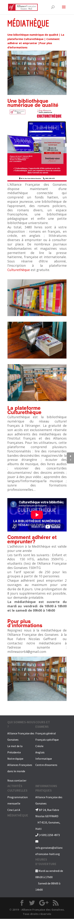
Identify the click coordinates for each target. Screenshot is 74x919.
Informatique (43, 758)
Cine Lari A (13, 810)
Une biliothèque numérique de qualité (32, 34)
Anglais (40, 752)
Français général (45, 733)
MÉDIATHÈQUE (17, 815)
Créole (39, 746)
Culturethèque (18, 270)
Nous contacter (16, 780)
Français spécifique (47, 739)
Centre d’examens (46, 765)
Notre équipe (15, 758)
